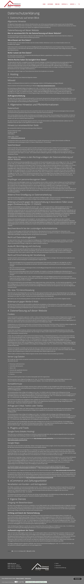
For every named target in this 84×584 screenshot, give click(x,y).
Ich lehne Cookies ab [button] (30, 582)
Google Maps (21, 581)
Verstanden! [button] (77, 578)
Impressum (58, 565)
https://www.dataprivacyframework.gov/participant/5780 (39, 477)
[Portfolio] (68, 4)
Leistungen (50, 4)
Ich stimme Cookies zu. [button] (41, 582)
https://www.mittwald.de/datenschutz (46, 85)
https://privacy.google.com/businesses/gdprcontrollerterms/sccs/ (53, 467)
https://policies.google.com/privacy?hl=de (17, 440)
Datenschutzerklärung (61, 567)
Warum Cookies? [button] (20, 578)
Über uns (57, 4)
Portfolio (64, 4)
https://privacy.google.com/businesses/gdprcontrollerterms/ (22, 467)
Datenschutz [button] (28, 578)
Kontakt (72, 4)
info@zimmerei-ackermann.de (18, 138)
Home (44, 4)
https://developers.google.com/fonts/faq (43, 438)
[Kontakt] (75, 4)
